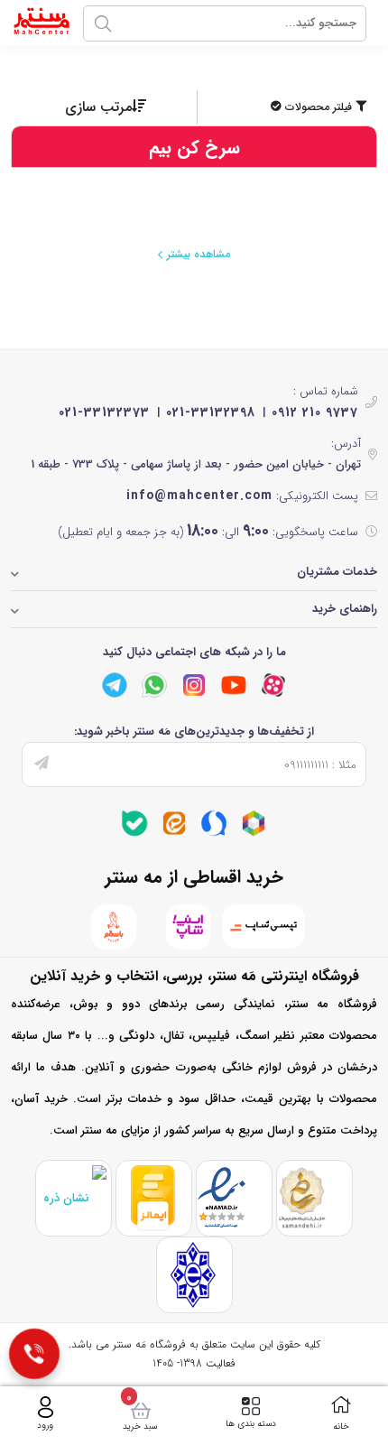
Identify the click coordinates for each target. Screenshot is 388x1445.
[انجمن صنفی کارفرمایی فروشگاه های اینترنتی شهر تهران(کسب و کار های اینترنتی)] (193, 1274)
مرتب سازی (98, 107)
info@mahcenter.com (199, 495)
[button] (289, 107)
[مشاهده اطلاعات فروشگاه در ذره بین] (73, 1198)
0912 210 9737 (315, 412)
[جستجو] (103, 23)
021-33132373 (104, 412)
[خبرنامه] (41, 764)
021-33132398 (210, 412)
